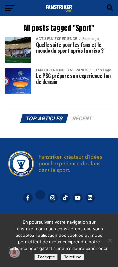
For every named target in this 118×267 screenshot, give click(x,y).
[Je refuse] (110, 240)
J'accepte (46, 257)
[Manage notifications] (14, 252)
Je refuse (72, 257)
